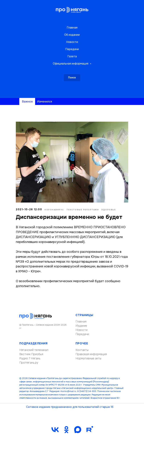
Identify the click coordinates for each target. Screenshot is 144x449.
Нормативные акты (88, 358)
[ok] (66, 429)
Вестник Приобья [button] (31, 354)
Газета (72, 56)
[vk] (55, 429)
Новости (72, 42)
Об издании (72, 35)
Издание (81, 326)
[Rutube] (88, 429)
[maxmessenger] (77, 429)
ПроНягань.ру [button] (28, 362)
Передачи (72, 49)
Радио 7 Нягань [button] (29, 358)
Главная (72, 27)
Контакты (82, 350)
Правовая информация (91, 354)
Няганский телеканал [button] (33, 350)
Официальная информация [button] (71, 63)
